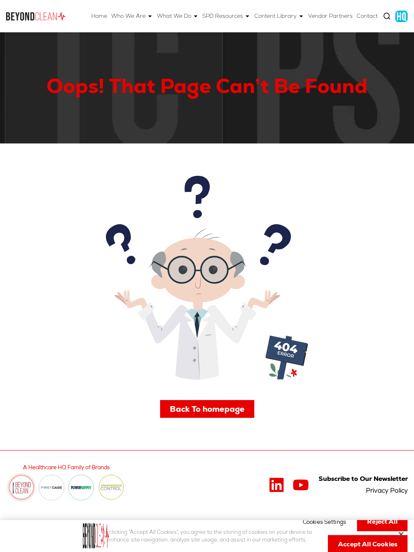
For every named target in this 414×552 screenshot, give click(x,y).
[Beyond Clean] (35, 16)
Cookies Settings (324, 522)
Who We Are (128, 15)
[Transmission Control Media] (111, 487)
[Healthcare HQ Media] (401, 16)
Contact (367, 15)
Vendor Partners (330, 15)
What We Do (174, 15)
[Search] (387, 16)
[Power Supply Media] (81, 487)
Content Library (275, 15)
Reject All (382, 522)
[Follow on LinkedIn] (276, 485)
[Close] (401, 535)
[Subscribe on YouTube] (301, 485)
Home (99, 15)
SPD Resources (222, 15)
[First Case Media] (51, 487)
